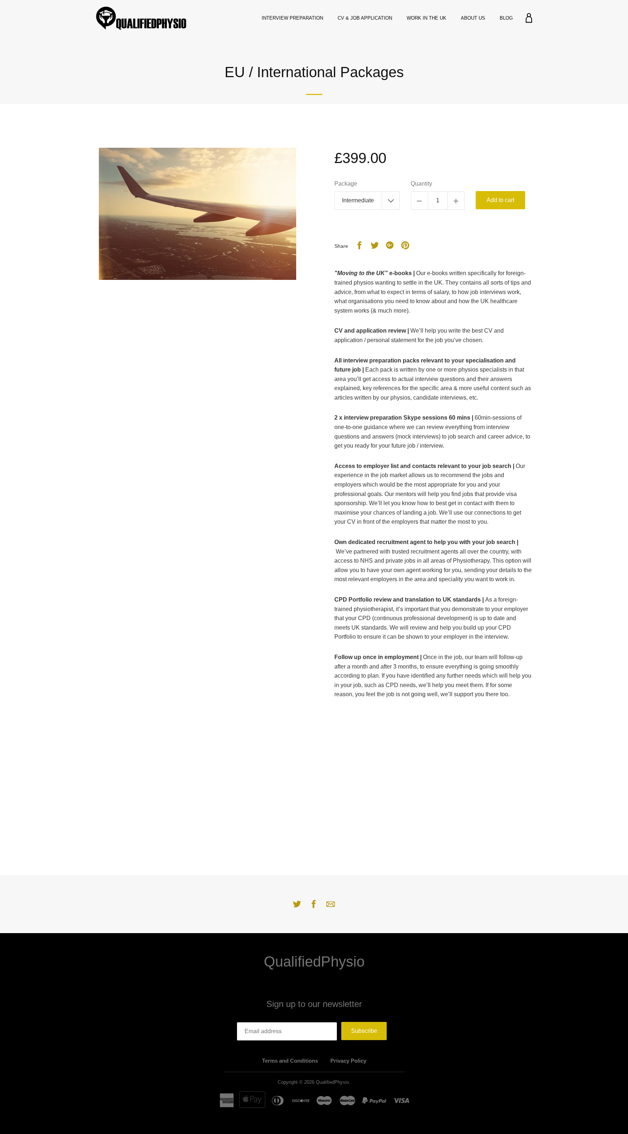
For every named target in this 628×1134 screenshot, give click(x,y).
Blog (506, 18)
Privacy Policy (348, 1061)
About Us (473, 18)
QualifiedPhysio (314, 961)
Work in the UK (426, 18)
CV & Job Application (365, 18)
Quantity (421, 184)
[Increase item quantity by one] (456, 200)
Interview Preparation (292, 18)
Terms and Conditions (290, 1061)
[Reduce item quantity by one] (419, 200)
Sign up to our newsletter (314, 1004)
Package (345, 184)
